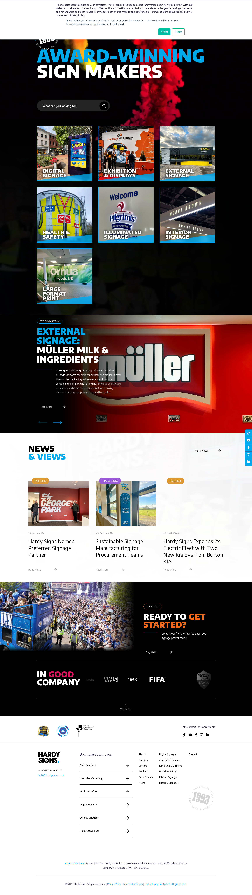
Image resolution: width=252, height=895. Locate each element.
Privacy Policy (114, 884)
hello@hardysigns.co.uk (51, 775)
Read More (46, 406)
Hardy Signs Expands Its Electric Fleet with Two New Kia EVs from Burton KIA (193, 551)
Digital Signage (88, 804)
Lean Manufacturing (91, 778)
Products (144, 771)
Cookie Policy (151, 884)
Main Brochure (88, 765)
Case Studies (146, 777)
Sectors (143, 765)
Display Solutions (89, 817)
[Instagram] (248, 455)
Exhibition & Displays (170, 765)
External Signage (168, 782)
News (142, 782)
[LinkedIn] (248, 462)
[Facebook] (248, 447)
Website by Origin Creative (173, 884)
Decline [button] (178, 31)
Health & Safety (88, 791)
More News (201, 450)
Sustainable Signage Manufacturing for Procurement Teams (119, 548)
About (142, 754)
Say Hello (151, 652)
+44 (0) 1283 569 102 (50, 770)
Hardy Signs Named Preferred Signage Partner (51, 548)
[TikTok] (248, 433)
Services (143, 760)
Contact (193, 754)
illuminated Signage (170, 760)
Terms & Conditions (133, 884)
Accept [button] (164, 31)
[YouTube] (248, 440)
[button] (57, 422)
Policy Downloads (89, 830)
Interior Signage (168, 777)
